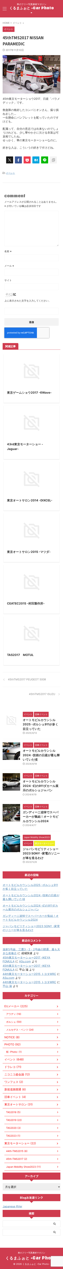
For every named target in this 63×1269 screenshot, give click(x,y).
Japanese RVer (12, 1206)
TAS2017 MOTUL (20, 655)
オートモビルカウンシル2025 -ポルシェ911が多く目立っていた (40, 724)
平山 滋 (7, 986)
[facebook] (18, 159)
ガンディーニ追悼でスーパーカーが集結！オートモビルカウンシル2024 (40, 816)
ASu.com (25, 961)
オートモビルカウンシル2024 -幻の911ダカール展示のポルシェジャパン (40, 786)
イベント (10, 173)
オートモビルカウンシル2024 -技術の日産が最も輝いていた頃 (41, 755)
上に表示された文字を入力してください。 (27, 300)
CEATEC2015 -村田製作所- (26, 603)
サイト (8, 280)
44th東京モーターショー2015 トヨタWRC (29, 974)
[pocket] (27, 159)
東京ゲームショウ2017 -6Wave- (29, 392)
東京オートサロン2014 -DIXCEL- (29, 500)
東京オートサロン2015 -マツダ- (29, 552)
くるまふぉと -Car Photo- (31, 10)
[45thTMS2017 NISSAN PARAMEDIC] (35, 159)
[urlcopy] (53, 159)
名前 (8, 251)
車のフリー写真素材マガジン (31, 1252)
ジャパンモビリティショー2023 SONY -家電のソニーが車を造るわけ (41, 853)
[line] (44, 159)
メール (9, 265)
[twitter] (9, 159)
